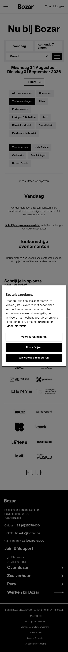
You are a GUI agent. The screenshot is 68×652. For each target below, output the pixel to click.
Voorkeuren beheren (34, 337)
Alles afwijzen (34, 347)
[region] (34, 326)
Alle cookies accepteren (34, 358)
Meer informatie (16, 326)
